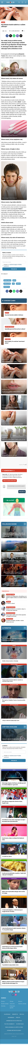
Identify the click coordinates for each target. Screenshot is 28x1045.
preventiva (6, 286)
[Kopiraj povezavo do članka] (20, 35)
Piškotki (18, 1017)
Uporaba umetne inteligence (14, 1030)
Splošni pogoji (20, 1024)
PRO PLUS (22, 1014)
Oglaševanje (7, 1014)
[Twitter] (10, 35)
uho (13, 283)
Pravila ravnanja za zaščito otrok (14, 1027)
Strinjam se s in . (13, 265)
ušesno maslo (7, 280)
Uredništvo (15, 1014)
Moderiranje (11, 1017)
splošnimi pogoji (13, 264)
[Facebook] (25, 2)
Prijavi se (14, 269)
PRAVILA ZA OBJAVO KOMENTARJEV (9, 480)
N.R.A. (6, 31)
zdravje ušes (7, 283)
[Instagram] (22, 2)
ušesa (14, 280)
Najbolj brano (5, 591)
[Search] (19, 2)
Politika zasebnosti (9, 1024)
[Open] (2, 2)
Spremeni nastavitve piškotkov (14, 1020)
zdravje (18, 283)
